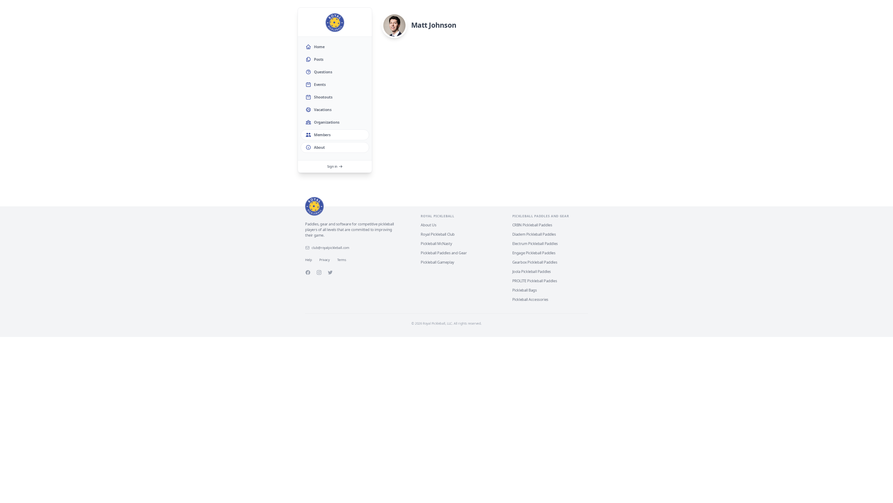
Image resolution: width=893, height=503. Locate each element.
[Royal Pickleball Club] (349, 206)
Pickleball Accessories (530, 299)
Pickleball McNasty (436, 243)
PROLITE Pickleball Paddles (534, 280)
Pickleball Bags (524, 290)
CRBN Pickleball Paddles (532, 225)
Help (308, 260)
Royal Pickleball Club (438, 234)
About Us (428, 225)
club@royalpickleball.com (330, 247)
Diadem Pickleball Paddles (534, 234)
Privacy (324, 260)
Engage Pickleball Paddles (534, 252)
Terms (341, 260)
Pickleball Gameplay (437, 262)
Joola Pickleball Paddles (531, 271)
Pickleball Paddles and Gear (444, 252)
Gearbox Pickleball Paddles (534, 262)
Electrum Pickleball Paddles (535, 243)
